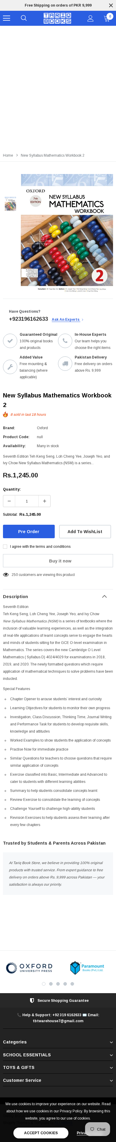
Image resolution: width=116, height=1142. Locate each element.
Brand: (9, 428)
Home (8, 155)
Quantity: (12, 489)
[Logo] (57, 18)
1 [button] (44, 984)
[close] (111, 5)
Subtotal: (10, 514)
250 (15, 575)
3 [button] (58, 984)
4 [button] (65, 984)
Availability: (14, 446)
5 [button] (72, 984)
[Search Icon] (24, 18)
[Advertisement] (58, 87)
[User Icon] (90, 18)
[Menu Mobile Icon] (6, 18)
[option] (58, 5)
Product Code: (16, 437)
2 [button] (51, 984)
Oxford (42, 428)
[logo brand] (29, 968)
